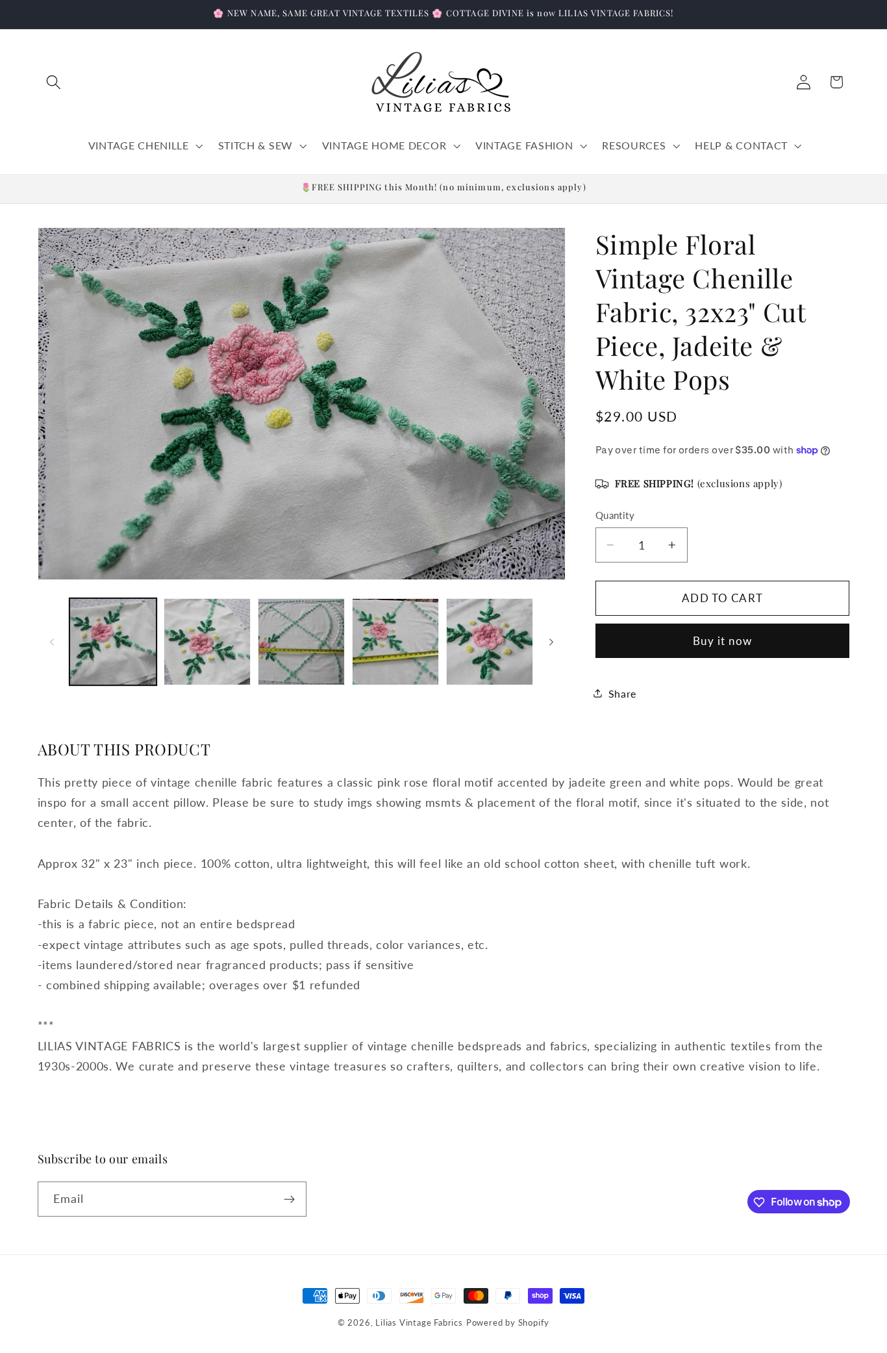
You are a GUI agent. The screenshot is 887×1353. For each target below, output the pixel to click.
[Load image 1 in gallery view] (112, 641)
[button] (54, 82)
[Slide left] (52, 641)
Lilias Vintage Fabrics (419, 1323)
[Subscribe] (289, 1199)
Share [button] (622, 693)
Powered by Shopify (508, 1323)
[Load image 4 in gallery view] (395, 641)
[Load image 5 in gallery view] (489, 641)
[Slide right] (551, 641)
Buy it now (722, 641)
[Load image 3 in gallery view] (301, 641)
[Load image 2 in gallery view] (207, 641)
